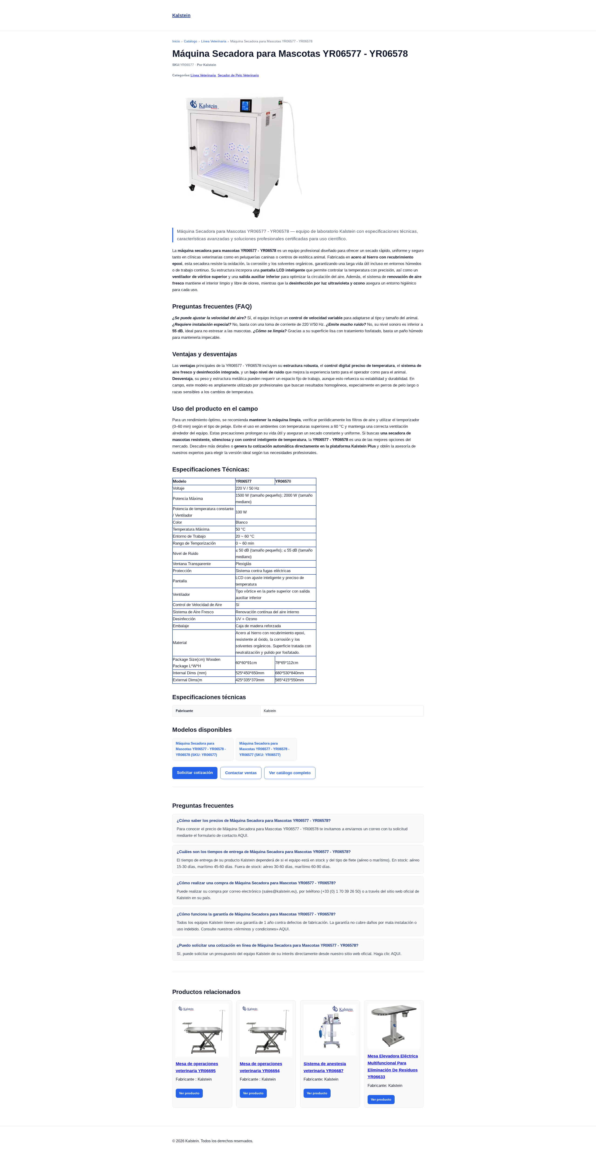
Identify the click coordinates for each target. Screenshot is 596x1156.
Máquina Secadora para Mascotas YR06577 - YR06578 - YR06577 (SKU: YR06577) (264, 749)
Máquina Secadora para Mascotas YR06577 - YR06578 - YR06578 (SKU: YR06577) (201, 749)
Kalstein (181, 15)
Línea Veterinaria (203, 75)
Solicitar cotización (195, 772)
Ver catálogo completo (290, 773)
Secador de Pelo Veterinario (238, 75)
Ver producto (189, 1093)
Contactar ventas (241, 773)
